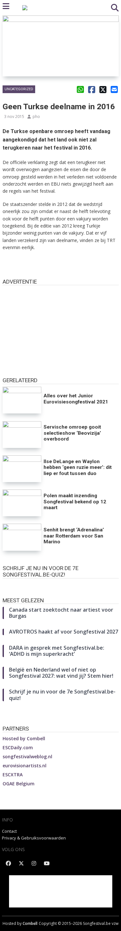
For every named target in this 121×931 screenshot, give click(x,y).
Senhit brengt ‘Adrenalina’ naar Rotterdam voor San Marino (74, 536)
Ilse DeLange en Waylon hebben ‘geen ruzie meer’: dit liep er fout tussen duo (78, 467)
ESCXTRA (13, 774)
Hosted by (24, 738)
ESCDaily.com (18, 747)
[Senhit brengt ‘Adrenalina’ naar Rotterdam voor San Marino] (22, 537)
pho (36, 116)
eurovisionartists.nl (24, 765)
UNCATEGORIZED (19, 89)
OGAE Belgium (19, 784)
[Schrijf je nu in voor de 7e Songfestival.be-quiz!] (61, 584)
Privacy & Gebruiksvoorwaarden (34, 838)
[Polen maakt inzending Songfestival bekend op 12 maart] (22, 503)
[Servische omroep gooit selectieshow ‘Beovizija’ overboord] (22, 434)
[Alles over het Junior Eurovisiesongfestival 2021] (22, 400)
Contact (9, 831)
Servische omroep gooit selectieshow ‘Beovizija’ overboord (72, 433)
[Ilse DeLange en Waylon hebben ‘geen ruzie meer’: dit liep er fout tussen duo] (22, 468)
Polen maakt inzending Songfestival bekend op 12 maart (75, 501)
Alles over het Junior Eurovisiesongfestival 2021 (76, 399)
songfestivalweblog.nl (27, 756)
